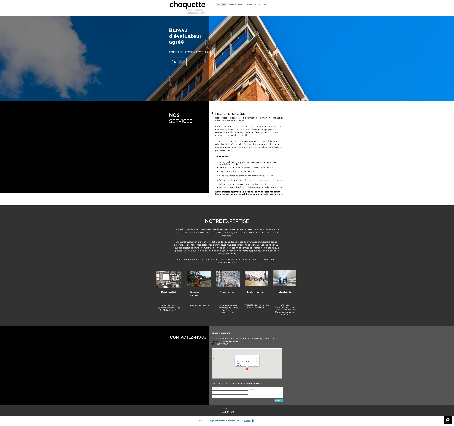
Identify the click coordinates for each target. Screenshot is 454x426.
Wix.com (247, 421)
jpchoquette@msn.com (229, 341)
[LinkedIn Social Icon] (253, 421)
